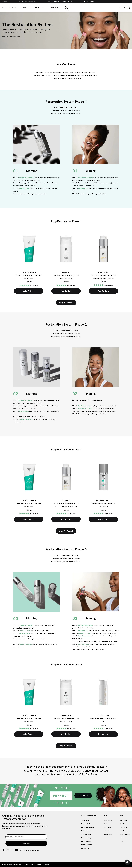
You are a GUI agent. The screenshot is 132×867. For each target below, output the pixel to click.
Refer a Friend (86, 831)
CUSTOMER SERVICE (88, 815)
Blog (121, 841)
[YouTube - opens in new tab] (16, 850)
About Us (123, 824)
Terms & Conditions (43, 864)
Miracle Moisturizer (103, 500)
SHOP (106, 815)
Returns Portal (86, 824)
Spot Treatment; (83, 636)
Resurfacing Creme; (85, 408)
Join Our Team (86, 834)
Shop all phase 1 (66, 302)
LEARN (122, 815)
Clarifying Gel (103, 272)
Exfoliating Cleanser (29, 272)
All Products (108, 820)
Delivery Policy (86, 841)
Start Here (8, 7)
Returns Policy (86, 838)
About (38, 7)
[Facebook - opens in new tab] (12, 850)
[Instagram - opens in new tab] (8, 850)
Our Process (124, 827)
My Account (108, 834)
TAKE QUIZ (83, 795)
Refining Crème (103, 715)
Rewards (107, 831)
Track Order (85, 820)
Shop (25, 7)
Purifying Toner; (24, 188)
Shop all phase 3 (66, 745)
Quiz (105, 824)
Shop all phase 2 (66, 531)
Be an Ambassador (87, 827)
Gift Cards (107, 827)
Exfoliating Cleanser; (26, 178)
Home (4, 36)
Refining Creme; (24, 633)
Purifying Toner (66, 272)
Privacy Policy (30, 864)
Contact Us (85, 848)
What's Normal (125, 834)
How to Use (124, 831)
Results (54, 7)
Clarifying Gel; (83, 188)
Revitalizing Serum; (84, 406)
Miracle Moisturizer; (26, 419)
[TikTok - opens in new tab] (3, 850)
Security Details (86, 845)
